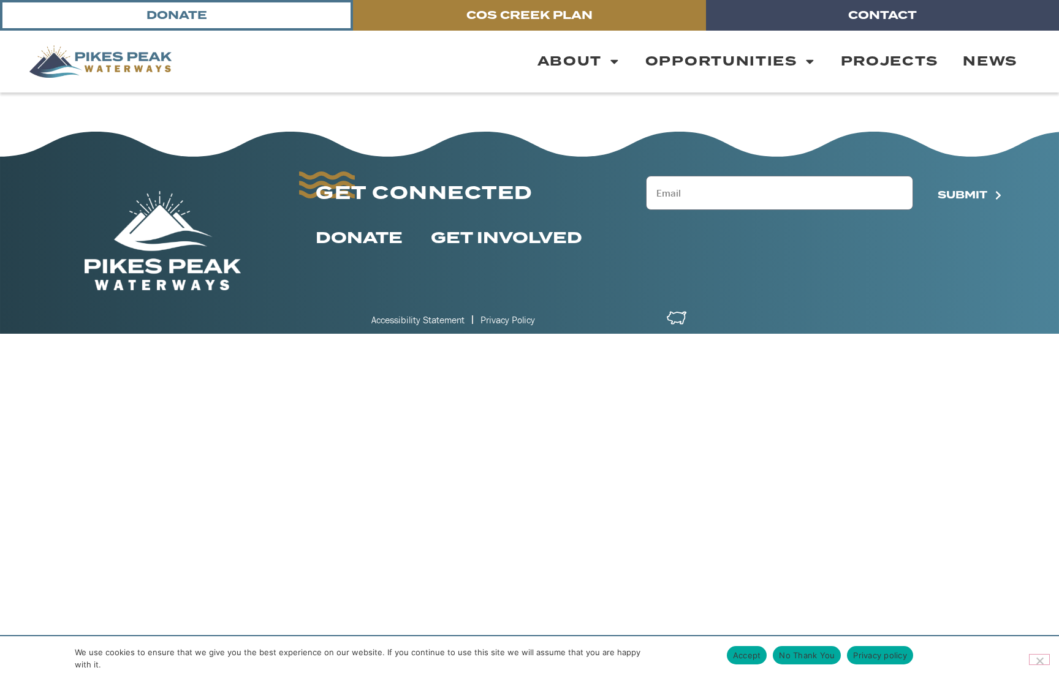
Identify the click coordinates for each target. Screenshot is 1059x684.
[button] (100, 61)
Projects (890, 61)
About (569, 61)
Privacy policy (880, 655)
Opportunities (721, 61)
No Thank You (807, 655)
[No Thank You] (1039, 659)
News (990, 61)
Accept (747, 655)
